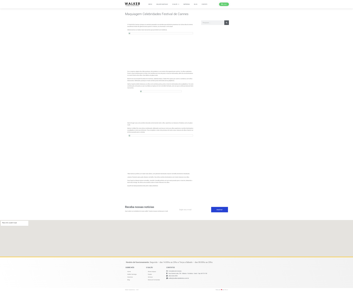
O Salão (174, 4)
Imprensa (186, 4)
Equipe (150, 274)
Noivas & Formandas (154, 280)
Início (150, 4)
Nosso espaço (152, 271)
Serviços (150, 277)
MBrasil (226, 289)
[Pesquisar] (226, 22)
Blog (195, 4)
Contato (204, 4)
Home (129, 271)
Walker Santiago (162, 4)
